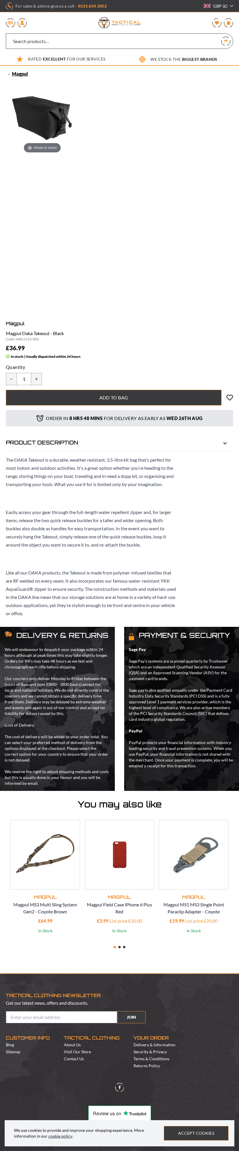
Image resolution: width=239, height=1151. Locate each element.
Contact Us (74, 1058)
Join (131, 1017)
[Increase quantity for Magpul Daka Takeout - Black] (36, 379)
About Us (72, 1044)
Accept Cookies (196, 1133)
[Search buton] (226, 41)
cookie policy (60, 1136)
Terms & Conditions (151, 1058)
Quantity (15, 367)
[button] (115, 947)
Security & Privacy (150, 1051)
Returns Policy (146, 1065)
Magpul (20, 74)
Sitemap (13, 1051)
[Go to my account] (22, 22)
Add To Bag (113, 397)
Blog (10, 1044)
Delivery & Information (154, 1044)
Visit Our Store (77, 1051)
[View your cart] (228, 22)
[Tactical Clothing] (119, 23)
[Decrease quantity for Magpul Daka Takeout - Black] (11, 379)
